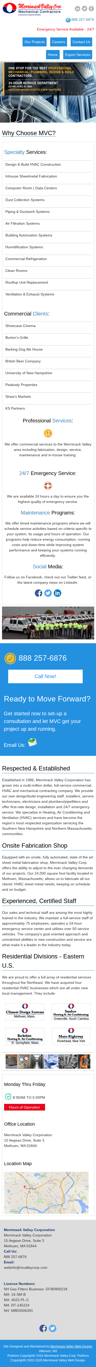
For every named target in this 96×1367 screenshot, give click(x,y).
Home (53, 55)
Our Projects (35, 42)
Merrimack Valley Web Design (71, 1346)
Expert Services (77, 55)
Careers (58, 42)
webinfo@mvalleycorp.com (25, 1267)
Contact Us (81, 42)
